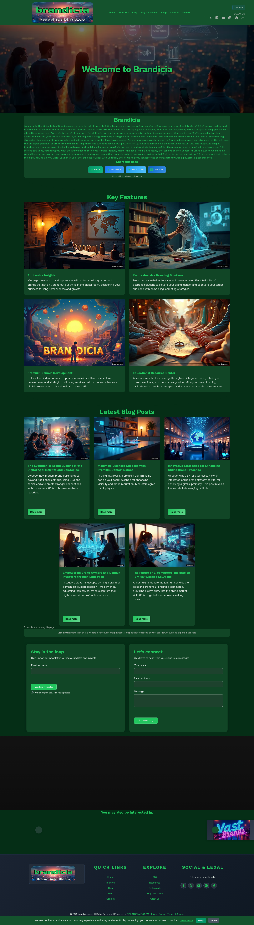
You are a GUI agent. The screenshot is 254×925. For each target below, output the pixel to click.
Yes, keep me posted (44, 687)
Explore (186, 12)
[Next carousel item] (215, 829)
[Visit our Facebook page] (204, 18)
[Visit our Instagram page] (230, 18)
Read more (36, 512)
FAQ (155, 877)
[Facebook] (183, 885)
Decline (213, 920)
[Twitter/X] (191, 885)
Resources (154, 882)
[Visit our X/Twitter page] (210, 18)
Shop (164, 12)
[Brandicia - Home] (62, 12)
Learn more (186, 920)
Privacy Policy (158, 914)
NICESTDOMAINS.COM (138, 914)
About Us (154, 898)
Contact (174, 12)
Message (139, 691)
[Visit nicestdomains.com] (28, 830)
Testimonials (154, 888)
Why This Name (149, 12)
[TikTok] (214, 885)
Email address (39, 665)
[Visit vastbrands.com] (187, 830)
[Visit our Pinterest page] (236, 18)
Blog (134, 12)
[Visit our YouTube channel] (223, 18)
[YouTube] (199, 885)
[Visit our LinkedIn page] (217, 18)
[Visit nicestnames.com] (81, 830)
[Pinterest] (206, 885)
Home (112, 12)
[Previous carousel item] (38, 829)
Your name (140, 665)
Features (124, 12)
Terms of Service (175, 914)
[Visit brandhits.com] (134, 830)
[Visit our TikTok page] (242, 18)
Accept (201, 920)
